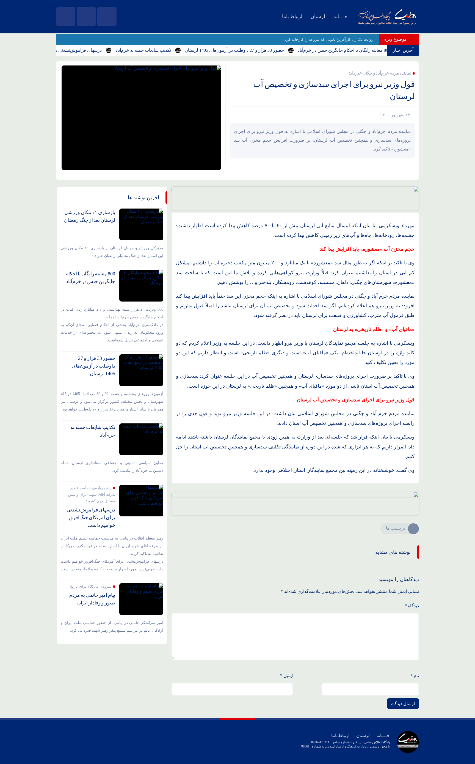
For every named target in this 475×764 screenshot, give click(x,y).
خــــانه (340, 16)
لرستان (318, 16)
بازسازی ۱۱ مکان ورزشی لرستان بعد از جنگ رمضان (89, 216)
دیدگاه (412, 605)
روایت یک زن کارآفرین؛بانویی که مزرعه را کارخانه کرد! (328, 39)
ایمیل (286, 675)
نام (414, 675)
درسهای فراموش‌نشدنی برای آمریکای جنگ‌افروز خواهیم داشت (91, 517)
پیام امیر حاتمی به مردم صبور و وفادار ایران (92, 599)
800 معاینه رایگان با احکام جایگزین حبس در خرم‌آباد (355, 50)
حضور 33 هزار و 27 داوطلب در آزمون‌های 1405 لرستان (245, 50)
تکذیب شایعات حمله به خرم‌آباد (154, 50)
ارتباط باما (292, 16)
